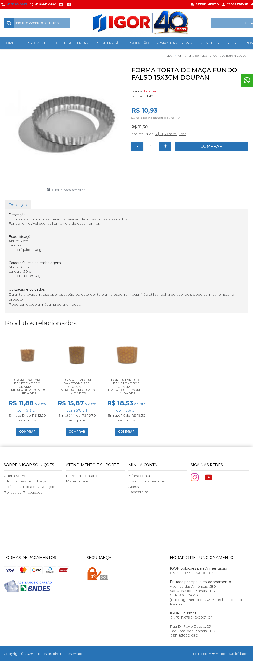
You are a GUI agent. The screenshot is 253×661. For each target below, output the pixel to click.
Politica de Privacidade (23, 492)
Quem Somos (16, 475)
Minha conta (139, 475)
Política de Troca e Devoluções (30, 486)
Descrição (18, 204)
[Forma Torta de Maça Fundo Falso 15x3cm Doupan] (65, 125)
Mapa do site (77, 481)
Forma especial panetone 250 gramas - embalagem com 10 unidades (77, 386)
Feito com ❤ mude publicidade (220, 653)
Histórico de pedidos (146, 481)
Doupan (151, 91)
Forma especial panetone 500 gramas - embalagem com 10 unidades (126, 386)
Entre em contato (81, 475)
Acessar (135, 486)
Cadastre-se (138, 492)
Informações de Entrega (25, 481)
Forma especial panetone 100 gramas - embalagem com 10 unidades (27, 386)
